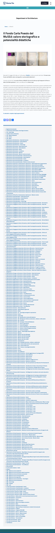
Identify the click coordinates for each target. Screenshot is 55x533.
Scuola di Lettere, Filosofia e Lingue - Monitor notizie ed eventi (20, 494)
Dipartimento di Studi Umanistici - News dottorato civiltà (19, 446)
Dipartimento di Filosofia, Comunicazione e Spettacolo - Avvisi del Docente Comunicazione (26, 163)
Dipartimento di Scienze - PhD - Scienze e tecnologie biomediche (20, 347)
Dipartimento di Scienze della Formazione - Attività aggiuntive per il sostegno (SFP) (25, 353)
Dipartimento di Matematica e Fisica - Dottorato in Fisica (19, 289)
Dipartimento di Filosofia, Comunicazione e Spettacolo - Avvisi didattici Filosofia (24, 171)
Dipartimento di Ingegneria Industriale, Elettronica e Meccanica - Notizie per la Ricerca (25, 264)
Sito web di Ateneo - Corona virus (13, 497)
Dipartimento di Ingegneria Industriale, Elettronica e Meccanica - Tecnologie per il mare (25, 268)
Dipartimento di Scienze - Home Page (14, 315)
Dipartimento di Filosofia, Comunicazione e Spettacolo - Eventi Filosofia (22, 185)
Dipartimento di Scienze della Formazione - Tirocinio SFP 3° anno (20, 408)
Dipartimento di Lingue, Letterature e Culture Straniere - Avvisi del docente (23, 273)
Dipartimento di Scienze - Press (13, 348)
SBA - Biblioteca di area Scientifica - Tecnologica (17, 479)
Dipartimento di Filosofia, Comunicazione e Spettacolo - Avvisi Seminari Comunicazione (25, 179)
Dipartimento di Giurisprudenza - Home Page (16, 201)
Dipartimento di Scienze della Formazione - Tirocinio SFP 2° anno (20, 406)
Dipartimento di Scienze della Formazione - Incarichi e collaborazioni (21, 400)
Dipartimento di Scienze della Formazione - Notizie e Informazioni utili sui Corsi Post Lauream (27, 403)
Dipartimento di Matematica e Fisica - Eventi (16, 292)
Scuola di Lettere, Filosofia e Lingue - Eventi (16, 491)
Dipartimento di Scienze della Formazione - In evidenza (18, 399)
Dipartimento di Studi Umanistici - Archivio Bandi (17, 424)
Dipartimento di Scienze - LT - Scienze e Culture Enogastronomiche (21, 328)
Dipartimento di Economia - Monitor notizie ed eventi (18, 154)
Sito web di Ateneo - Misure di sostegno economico (17, 502)
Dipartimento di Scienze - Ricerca (13, 350)
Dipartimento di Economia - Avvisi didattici (16, 148)
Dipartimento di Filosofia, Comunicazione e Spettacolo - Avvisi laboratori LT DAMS (24, 177)
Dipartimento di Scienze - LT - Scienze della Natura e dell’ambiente (21, 326)
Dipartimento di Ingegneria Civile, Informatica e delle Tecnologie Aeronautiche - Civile (25, 209)
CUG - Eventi (9, 137)
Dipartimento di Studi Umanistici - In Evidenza (16, 442)
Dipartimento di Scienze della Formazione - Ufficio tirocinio (19, 414)
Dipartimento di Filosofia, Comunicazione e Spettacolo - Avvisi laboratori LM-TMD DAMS (26, 176)
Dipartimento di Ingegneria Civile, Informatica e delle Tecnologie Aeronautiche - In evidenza (26, 212)
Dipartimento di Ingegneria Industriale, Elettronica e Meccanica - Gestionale (23, 261)
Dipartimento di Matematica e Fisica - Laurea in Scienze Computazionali (22, 300)
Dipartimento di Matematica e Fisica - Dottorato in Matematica (20, 290)
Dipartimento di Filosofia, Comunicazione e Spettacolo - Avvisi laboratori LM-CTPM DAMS (26, 174)
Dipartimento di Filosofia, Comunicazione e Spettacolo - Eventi (20, 181)
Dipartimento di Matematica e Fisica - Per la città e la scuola (19, 301)
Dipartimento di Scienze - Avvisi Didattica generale (17, 309)
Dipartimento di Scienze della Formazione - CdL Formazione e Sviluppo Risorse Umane (25, 367)
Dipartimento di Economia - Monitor (14, 152)
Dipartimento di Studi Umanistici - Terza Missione (17, 464)
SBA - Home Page (10, 482)
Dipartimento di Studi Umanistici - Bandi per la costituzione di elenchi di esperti (24, 433)
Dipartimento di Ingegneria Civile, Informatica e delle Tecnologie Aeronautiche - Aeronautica (27, 203)
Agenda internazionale (11, 129)
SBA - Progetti (9, 483)
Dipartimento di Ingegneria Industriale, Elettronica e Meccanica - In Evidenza (23, 251)
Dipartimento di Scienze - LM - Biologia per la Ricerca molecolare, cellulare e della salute (26, 319)
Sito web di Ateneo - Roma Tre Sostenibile (15, 516)
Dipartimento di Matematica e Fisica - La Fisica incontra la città (20, 295)
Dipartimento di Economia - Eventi (14, 149)
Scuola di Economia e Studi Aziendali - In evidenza (17, 488)
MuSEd (28, 75)
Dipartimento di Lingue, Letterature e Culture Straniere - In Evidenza (21, 278)
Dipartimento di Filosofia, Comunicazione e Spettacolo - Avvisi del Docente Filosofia (25, 166)
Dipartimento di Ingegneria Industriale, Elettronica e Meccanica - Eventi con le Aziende (25, 259)
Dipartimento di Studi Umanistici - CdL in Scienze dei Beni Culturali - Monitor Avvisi (24, 436)
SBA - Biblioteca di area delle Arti (13, 471)
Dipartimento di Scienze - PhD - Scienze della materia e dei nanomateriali (22, 344)
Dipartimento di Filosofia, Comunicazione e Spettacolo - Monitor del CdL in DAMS (24, 188)
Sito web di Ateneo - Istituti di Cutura (14, 500)
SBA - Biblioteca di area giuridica (13, 477)
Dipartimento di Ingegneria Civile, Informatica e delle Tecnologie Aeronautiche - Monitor (26, 215)
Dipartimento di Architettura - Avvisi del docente (17, 140)
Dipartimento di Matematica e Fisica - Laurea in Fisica (18, 297)
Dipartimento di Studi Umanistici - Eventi (15, 441)
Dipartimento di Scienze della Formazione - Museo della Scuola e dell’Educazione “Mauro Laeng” (27, 402)
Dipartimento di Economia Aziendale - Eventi (16, 159)
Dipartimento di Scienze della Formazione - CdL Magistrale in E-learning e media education (26, 375)
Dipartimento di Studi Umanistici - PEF (15, 455)
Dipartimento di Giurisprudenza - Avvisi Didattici (17, 198)
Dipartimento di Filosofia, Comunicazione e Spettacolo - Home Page (21, 187)
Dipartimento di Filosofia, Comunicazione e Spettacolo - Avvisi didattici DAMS (23, 170)
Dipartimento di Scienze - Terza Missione (15, 351)
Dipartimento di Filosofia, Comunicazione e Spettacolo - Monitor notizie (22, 195)
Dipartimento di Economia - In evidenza (15, 151)
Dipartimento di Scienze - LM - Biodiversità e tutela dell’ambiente (21, 317)
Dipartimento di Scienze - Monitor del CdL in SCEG (17, 339)
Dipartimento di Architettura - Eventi (14, 143)
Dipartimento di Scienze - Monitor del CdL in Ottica (17, 337)
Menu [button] (45, 3)
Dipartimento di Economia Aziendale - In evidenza (17, 160)
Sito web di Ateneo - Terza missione (14, 518)
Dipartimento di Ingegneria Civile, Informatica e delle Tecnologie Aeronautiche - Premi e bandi (27, 242)
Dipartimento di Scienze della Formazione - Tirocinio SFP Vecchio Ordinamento (24, 413)
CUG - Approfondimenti (11, 135)
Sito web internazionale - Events (13, 519)
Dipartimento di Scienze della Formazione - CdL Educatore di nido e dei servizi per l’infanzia (26, 366)
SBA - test (8, 485)
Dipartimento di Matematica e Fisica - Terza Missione (18, 306)
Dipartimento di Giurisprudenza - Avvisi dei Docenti (17, 196)
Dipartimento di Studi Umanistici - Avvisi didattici (17, 427)
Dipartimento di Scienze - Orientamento (15, 341)
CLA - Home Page (10, 132)
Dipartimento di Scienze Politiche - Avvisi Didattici (17, 417)
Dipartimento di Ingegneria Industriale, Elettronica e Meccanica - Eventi (22, 257)
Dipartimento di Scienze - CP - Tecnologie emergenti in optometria (21, 312)
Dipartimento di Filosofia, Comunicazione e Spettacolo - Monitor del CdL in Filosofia (25, 190)
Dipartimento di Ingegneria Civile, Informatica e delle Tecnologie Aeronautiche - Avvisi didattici (27, 207)
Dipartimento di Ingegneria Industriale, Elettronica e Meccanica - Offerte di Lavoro (24, 265)
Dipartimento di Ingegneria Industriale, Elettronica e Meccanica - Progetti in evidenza (25, 267)
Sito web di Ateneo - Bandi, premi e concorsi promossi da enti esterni (21, 496)
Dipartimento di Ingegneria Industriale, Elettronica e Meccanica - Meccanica (23, 262)
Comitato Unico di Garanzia (12, 134)
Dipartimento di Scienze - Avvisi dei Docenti (16, 308)
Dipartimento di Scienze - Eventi (13, 314)
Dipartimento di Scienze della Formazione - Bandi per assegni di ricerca (22, 359)
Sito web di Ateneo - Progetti (13, 508)
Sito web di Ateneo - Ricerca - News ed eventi (16, 513)
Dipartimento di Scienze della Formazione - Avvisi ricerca (19, 358)
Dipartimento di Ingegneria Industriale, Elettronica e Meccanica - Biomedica (23, 253)
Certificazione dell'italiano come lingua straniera (17, 130)
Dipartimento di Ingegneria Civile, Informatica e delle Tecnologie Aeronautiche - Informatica (26, 213)
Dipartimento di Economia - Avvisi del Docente (16, 146)
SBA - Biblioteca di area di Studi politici (15, 475)
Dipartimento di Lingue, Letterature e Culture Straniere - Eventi (20, 276)
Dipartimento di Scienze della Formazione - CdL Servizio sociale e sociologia (23, 391)
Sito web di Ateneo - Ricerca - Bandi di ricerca (16, 511)
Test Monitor (9, 522)
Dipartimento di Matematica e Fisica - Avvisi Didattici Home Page (20, 282)
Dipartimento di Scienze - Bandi (13, 311)
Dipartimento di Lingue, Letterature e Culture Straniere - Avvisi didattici (22, 275)
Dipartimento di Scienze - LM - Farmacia (15, 320)
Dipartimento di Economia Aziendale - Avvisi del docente (19, 155)
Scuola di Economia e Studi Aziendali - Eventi (16, 486)
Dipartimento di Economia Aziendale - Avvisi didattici (18, 157)
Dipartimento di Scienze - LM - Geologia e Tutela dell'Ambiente (20, 322)
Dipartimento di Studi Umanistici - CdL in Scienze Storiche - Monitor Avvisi (23, 438)
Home (6, 26)
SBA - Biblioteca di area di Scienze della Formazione (17, 472)
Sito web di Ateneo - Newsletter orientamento (16, 505)
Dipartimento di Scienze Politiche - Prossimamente (17, 422)
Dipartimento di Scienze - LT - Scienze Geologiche (17, 330)
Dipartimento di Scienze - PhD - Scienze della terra (17, 345)
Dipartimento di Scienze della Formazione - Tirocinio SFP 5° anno (20, 411)
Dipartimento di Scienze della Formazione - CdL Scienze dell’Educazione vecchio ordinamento (27, 386)
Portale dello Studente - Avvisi (13, 468)
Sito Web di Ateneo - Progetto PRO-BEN (15, 510)
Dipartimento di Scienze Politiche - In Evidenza (16, 419)
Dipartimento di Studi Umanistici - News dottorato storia (19, 447)
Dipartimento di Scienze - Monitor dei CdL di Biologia (18, 334)
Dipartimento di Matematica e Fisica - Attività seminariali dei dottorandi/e (23, 279)
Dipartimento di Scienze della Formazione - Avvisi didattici (19, 355)
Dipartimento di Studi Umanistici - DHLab (15, 439)
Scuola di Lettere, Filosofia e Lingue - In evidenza (17, 493)
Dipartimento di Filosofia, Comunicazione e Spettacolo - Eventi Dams (21, 184)
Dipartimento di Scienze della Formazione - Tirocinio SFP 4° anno (20, 410)
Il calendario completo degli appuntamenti (13, 113)
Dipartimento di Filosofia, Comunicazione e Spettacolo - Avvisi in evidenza (22, 173)
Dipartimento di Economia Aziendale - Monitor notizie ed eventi (20, 162)
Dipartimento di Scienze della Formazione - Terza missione (19, 405)
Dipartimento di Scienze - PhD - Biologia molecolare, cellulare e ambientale (23, 342)
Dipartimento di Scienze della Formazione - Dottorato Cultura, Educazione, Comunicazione (26, 392)
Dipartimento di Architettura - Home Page (15, 144)
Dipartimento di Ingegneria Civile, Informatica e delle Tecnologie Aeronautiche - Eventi (25, 210)
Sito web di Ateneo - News (12, 504)
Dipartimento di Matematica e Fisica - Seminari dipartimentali (20, 304)
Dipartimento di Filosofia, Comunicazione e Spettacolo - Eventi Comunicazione (23, 182)
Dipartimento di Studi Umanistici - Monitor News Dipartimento (20, 444)
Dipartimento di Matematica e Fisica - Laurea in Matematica (19, 298)
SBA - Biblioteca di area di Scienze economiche (16, 474)
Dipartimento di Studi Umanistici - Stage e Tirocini (17, 463)
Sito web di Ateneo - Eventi (12, 499)
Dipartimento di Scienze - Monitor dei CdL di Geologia (18, 336)
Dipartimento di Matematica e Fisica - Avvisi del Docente (19, 281)
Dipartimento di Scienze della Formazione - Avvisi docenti (19, 356)
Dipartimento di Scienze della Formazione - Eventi (17, 397)
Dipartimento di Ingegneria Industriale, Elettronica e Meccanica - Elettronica (23, 256)
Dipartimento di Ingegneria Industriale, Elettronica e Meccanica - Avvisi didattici (24, 250)
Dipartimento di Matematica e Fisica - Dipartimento (17, 287)
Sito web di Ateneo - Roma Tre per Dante (15, 515)
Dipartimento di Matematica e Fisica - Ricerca (16, 303)
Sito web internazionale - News (13, 521)
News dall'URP (9, 466)
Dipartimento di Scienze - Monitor (14, 333)
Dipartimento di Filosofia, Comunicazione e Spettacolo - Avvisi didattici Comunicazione (25, 168)
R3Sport (8, 469)
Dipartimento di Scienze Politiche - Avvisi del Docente (18, 416)
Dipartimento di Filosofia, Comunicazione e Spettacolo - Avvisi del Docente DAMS (24, 165)
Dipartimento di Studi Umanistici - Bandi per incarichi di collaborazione (22, 428)
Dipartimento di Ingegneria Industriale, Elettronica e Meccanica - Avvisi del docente (25, 248)
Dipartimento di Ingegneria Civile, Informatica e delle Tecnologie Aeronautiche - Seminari (26, 243)
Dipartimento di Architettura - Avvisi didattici (16, 141)
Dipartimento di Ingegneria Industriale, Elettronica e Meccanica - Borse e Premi (24, 254)
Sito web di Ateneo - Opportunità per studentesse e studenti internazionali (23, 507)
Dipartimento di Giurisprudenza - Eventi (15, 199)
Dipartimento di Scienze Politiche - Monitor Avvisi (17, 420)
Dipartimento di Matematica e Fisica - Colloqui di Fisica (18, 284)
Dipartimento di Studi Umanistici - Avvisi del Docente (18, 425)
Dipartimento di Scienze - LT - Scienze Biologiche (17, 325)
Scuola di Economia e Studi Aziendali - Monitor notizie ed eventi (20, 489)
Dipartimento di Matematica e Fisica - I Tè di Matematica (19, 293)
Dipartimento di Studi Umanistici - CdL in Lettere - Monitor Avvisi (20, 435)
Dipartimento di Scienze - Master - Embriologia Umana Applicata (20, 331)
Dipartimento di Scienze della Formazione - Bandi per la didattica (20, 361)
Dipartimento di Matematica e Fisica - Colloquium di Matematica (20, 286)
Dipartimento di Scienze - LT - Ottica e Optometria (17, 323)
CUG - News (8, 138)
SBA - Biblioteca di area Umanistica (14, 480)
